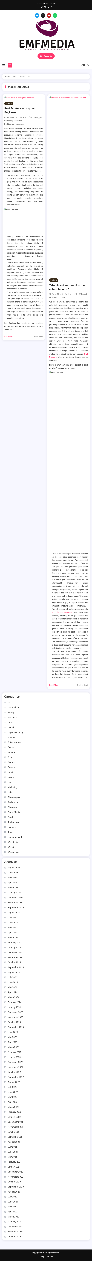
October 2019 (14, 1236)
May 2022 (12, 1097)
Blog (42, 1257)
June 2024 (13, 982)
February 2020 (14, 1221)
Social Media (14, 812)
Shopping (12, 807)
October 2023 (14, 1022)
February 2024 (14, 1002)
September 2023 (16, 1027)
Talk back (49, 1257)
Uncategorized (15, 837)
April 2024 (12, 992)
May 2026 (12, 877)
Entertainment (14, 742)
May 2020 (12, 1206)
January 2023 (14, 1057)
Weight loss (13, 852)
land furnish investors (62, 612)
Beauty (11, 712)
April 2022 (12, 1102)
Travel (11, 832)
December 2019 (15, 1226)
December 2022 (15, 1062)
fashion (11, 747)
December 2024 (15, 952)
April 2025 (12, 932)
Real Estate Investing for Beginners (19, 110)
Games (11, 762)
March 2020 (13, 1216)
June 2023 (13, 1032)
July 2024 (12, 977)
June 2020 (13, 1201)
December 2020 (15, 1171)
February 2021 (14, 1162)
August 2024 (14, 972)
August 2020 (14, 1192)
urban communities (57, 297)
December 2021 (15, 1122)
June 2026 (13, 872)
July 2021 (12, 1147)
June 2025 (13, 922)
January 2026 (14, 892)
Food (10, 757)
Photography (14, 797)
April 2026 (12, 882)
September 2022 (16, 1077)
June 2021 (13, 1152)
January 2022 (14, 1117)
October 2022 (14, 1072)
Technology (13, 822)
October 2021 (14, 1132)
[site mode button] (83, 65)
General (11, 767)
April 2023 (12, 1042)
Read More (9, 337)
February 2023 (14, 1052)
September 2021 (16, 1137)
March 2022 (13, 1107)
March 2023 (13, 1047)
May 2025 (12, 927)
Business (9, 104)
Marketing (12, 787)
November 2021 (15, 1127)
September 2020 (16, 1186)
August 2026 (14, 867)
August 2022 (14, 1082)
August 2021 (14, 1142)
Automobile (13, 707)
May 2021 (12, 1156)
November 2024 (15, 957)
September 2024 (16, 967)
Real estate (13, 802)
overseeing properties (13, 121)
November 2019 (15, 1231)
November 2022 (15, 1067)
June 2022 (13, 1092)
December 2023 (15, 1012)
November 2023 (15, 1017)
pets (10, 792)
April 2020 (12, 1211)
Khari (25, 117)
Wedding (12, 847)
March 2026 (13, 887)
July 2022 (12, 1087)
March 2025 (13, 937)
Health (11, 772)
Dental (11, 727)
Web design (13, 842)
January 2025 (14, 947)
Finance (11, 752)
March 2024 (13, 997)
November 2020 (15, 1177)
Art (9, 702)
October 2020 (14, 1181)
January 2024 (14, 1007)
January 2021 (14, 1167)
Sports (11, 817)
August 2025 (14, 912)
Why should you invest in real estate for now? (67, 287)
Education (12, 737)
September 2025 (16, 907)
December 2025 (15, 897)
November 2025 (15, 902)
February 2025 (14, 942)
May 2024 (12, 987)
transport (12, 827)
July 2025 (12, 917)
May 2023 (12, 1037)
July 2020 (12, 1196)
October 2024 (14, 962)
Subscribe (47, 56)
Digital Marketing (15, 732)
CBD (10, 722)
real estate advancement (14, 124)
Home (11, 777)
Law (10, 782)
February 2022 (14, 1112)
